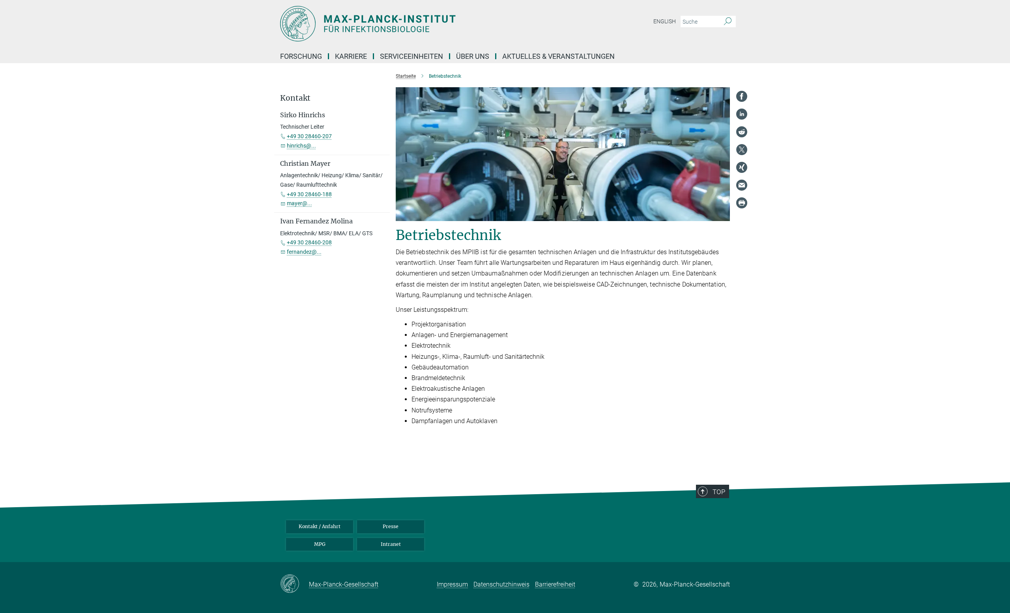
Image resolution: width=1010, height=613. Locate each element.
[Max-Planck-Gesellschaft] (294, 584)
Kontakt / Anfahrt (319, 526)
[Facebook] (742, 96)
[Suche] (728, 21)
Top (719, 492)
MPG (319, 544)
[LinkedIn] (742, 114)
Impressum (452, 584)
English (664, 21)
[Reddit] (742, 132)
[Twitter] (742, 150)
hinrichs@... (301, 145)
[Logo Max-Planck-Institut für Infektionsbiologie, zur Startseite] (428, 23)
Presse (390, 526)
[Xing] (742, 167)
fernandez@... (304, 252)
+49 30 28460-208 (309, 242)
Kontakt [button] (295, 98)
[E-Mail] (742, 185)
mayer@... (299, 203)
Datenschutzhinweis (501, 584)
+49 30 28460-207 (309, 136)
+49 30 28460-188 (309, 194)
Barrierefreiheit (555, 584)
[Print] (742, 203)
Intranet (391, 544)
